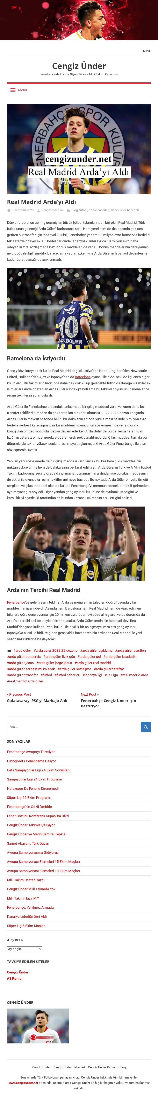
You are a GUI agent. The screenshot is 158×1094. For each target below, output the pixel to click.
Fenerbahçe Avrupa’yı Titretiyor (31, 752)
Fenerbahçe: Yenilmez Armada (30, 907)
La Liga (112, 675)
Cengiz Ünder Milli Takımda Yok (31, 889)
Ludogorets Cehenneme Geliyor (31, 761)
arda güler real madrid (94, 663)
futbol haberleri (99, 210)
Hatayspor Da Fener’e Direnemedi (33, 788)
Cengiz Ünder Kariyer (102, 1067)
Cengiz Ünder (79, 65)
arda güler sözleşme (75, 669)
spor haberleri (129, 210)
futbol (83, 210)
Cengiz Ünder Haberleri (69, 1067)
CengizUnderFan (52, 210)
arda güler (23, 650)
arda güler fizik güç (60, 657)
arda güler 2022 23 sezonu (56, 650)
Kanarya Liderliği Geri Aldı (27, 916)
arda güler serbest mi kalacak (32, 669)
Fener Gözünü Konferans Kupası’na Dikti (38, 816)
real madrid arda (135, 675)
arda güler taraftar (110, 669)
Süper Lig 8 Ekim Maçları (26, 926)
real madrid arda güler (26, 681)
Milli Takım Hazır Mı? (23, 898)
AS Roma (14, 978)
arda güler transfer (23, 675)
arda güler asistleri (131, 650)
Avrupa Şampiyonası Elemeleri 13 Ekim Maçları (43, 871)
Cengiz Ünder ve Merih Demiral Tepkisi (36, 834)
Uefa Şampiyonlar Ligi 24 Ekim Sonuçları (38, 770)
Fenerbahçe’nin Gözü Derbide (29, 807)
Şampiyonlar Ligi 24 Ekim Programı (34, 779)
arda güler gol (90, 657)
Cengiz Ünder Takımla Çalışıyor (31, 825)
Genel (115, 210)
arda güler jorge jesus (55, 663)
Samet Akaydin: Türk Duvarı (28, 843)
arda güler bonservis (25, 657)
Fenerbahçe (16, 602)
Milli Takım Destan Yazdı (25, 880)
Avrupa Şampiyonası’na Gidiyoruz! (33, 852)
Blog (75, 210)
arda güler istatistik (121, 657)
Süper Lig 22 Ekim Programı (29, 798)
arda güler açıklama (97, 650)
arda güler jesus (21, 663)
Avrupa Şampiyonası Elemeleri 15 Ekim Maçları (43, 862)
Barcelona (83, 377)
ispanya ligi (93, 675)
